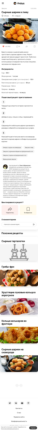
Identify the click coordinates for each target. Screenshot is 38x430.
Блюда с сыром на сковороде (12, 147)
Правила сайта (19, 417)
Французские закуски (9, 159)
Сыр (3, 73)
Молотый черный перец (10, 92)
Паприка (4, 89)
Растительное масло (9, 83)
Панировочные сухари (9, 79)
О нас (19, 413)
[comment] (34, 224)
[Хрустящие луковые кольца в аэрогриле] (19, 306)
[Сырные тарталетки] (19, 252)
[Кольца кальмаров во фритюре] (19, 335)
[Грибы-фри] (19, 278)
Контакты (19, 408)
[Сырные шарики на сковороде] (19, 363)
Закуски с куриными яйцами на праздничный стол (18, 151)
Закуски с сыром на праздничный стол (14, 155)
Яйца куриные (6, 76)
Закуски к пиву (29, 147)
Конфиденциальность (19, 421)
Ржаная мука (6, 86)
